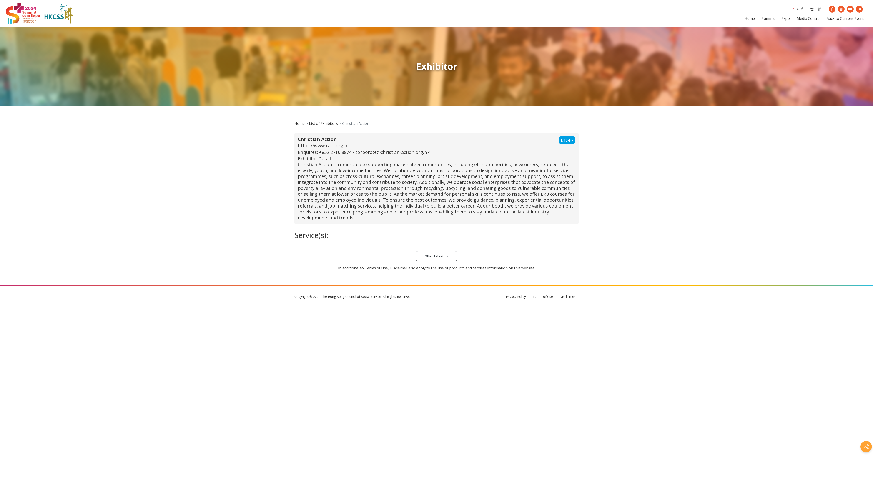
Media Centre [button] (808, 18)
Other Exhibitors (436, 256)
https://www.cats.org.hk (324, 146)
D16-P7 (567, 140)
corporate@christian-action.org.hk (392, 152)
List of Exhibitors (323, 123)
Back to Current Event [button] (845, 18)
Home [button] (750, 18)
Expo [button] (785, 18)
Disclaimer (567, 296)
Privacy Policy (516, 296)
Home (299, 123)
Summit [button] (768, 18)
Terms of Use (543, 296)
